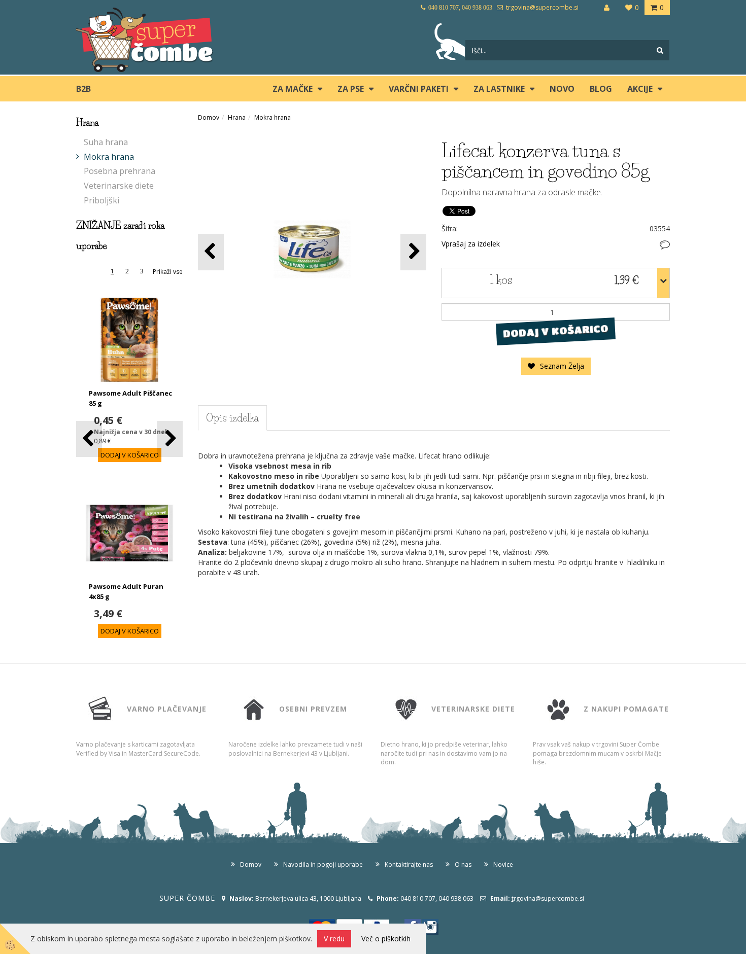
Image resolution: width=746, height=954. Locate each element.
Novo (562, 88)
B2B (83, 88)
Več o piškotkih (386, 938)
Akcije (640, 88)
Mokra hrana (109, 156)
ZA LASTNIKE (499, 88)
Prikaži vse (168, 271)
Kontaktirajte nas (409, 864)
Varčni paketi (419, 88)
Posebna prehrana (119, 170)
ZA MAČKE (293, 88)
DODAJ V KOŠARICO (555, 331)
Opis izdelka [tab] (232, 418)
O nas (463, 864)
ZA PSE (350, 88)
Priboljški (101, 200)
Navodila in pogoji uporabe (323, 864)
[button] (170, 439)
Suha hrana (106, 142)
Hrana (237, 117)
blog (601, 88)
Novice (503, 864)
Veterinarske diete (119, 185)
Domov (208, 117)
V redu (334, 938)
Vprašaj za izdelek (471, 244)
